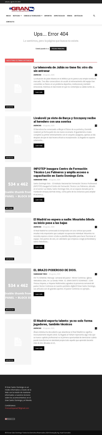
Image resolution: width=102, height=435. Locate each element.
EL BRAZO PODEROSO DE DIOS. (55, 270)
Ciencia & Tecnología (32, 16)
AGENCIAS (37, 75)
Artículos (78, 16)
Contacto (10, 22)
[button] (94, 16)
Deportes (48, 16)
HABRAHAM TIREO (40, 180)
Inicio (8, 16)
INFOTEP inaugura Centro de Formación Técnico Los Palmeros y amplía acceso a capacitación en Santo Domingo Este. (61, 172)
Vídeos (69, 16)
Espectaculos (59, 16)
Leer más (38, 92)
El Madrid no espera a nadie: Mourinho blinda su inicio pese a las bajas (64, 221)
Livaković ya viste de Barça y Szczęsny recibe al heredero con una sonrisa (65, 119)
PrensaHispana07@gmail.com (17, 408)
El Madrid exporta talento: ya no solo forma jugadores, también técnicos (63, 322)
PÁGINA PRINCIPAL (58, 48)
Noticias (16, 16)
